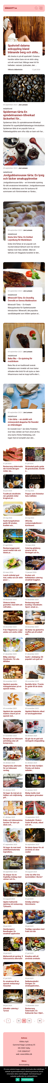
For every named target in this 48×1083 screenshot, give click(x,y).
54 (29, 1021)
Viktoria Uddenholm (15, 69)
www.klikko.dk (26, 1054)
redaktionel (7, 109)
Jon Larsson (23, 105)
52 (19, 1021)
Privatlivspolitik (27, 1079)
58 (40, 1021)
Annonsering (24, 1065)
